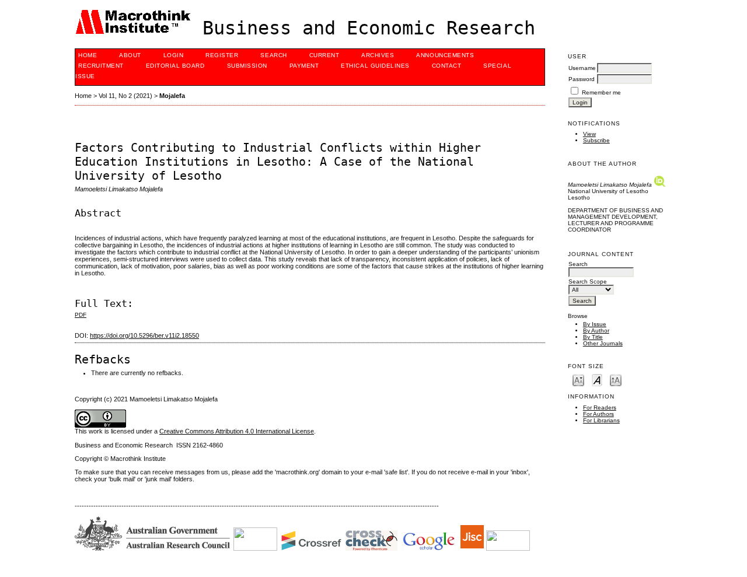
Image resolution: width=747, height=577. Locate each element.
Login (173, 55)
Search (273, 55)
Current (324, 55)
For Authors (598, 414)
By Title (593, 337)
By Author (596, 330)
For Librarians (601, 420)
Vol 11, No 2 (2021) (125, 95)
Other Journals (603, 343)
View (589, 134)
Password (581, 79)
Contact (447, 65)
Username (582, 68)
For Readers (599, 407)
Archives (377, 55)
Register (221, 55)
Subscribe (596, 140)
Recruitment (101, 65)
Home (87, 55)
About (130, 55)
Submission (247, 65)
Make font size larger (616, 379)
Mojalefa (172, 95)
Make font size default (597, 379)
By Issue (594, 324)
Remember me (601, 92)
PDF (80, 315)
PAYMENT (304, 65)
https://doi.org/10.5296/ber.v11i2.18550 (144, 335)
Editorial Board (175, 65)
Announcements (445, 55)
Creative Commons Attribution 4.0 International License (236, 431)
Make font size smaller (578, 379)
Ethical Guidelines (375, 65)
